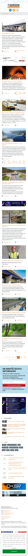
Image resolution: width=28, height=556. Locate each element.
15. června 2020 (6, 350)
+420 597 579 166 (6, 511)
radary (4, 450)
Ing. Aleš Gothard (24, 93)
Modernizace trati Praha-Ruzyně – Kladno (16, 436)
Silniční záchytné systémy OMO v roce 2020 (13, 312)
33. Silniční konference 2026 (15, 473)
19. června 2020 (6, 320)
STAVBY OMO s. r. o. (20, 320)
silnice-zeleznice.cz (5, 13)
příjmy (16, 450)
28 (21, 357)
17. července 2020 (6, 294)
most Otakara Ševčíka (12, 444)
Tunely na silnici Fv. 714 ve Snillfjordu (12, 81)
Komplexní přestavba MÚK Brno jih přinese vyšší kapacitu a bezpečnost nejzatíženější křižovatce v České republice (16, 425)
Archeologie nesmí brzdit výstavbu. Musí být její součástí (15, 433)
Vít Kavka (17, 162)
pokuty (21, 447)
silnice (12, 450)
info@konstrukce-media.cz (9, 513)
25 (12, 357)
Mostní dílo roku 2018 (8, 33)
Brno (19, 444)
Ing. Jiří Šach (17, 93)
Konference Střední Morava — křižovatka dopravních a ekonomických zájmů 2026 (16, 463)
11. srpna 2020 (6, 125)
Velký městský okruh (14, 447)
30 (9, 360)
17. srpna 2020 (6, 93)
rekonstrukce (5, 447)
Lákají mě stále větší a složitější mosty (12, 260)
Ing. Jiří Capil (18, 294)
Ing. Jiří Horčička (20, 93)
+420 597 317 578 (7, 510)
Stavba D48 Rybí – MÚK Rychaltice (11, 285)
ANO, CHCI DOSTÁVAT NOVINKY (14, 385)
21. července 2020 (6, 266)
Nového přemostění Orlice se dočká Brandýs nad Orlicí (14, 225)
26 (15, 357)
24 (9, 357)
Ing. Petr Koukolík (13, 162)
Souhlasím (14, 551)
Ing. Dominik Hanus (20, 162)
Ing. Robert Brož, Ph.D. (4, 161)
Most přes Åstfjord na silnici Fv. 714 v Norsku (12, 144)
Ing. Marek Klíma (24, 162)
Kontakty (2, 519)
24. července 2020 (6, 242)
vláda (8, 450)
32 (15, 360)
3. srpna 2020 (6, 196)
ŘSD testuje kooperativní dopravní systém (13, 113)
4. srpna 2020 (6, 158)
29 (24, 357)
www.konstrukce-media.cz (6, 514)
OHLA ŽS (4, 444)
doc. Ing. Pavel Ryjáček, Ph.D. (20, 51)
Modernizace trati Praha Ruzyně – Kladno (16, 421)
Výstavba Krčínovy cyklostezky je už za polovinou (12, 339)
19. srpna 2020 (6, 51)
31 (12, 360)
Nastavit (14, 548)
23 (6, 357)
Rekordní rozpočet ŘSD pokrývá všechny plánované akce (12, 182)
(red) (17, 125)
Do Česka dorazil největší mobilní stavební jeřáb (16, 429)
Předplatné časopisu (5, 517)
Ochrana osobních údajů (6, 516)
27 (18, 357)
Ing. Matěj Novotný (9, 162)
